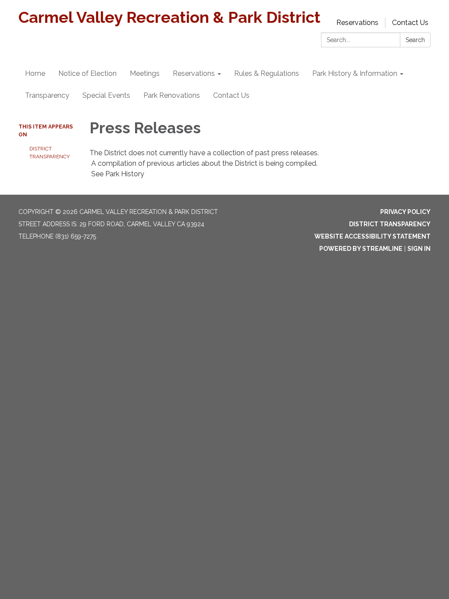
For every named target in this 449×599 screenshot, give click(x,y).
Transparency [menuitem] (47, 95)
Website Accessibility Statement (372, 236)
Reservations (357, 22)
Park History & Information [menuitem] (354, 73)
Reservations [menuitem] (194, 73)
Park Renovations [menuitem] (171, 95)
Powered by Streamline (361, 248)
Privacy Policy (405, 211)
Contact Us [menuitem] (231, 95)
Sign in (419, 248)
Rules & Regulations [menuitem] (266, 73)
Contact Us (410, 22)
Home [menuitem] (35, 73)
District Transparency (49, 153)
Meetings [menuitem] (145, 73)
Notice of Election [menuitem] (87, 73)
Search (415, 39)
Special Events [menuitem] (106, 95)
